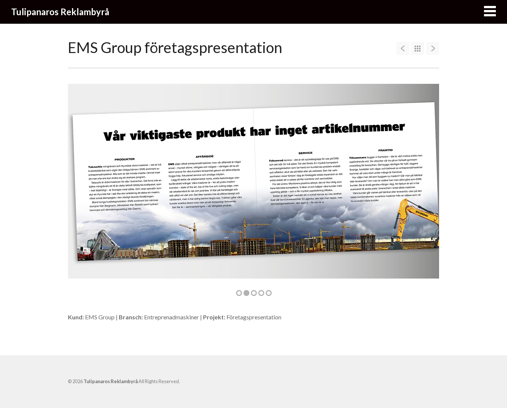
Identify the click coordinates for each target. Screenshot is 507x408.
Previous (85, 185)
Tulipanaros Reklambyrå (60, 11)
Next (422, 185)
